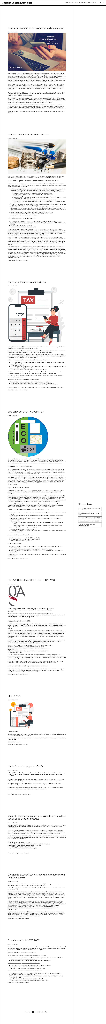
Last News (15, 111)
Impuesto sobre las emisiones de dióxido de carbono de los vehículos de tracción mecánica (37, 817)
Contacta (92, 3)
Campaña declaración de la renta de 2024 (29, 134)
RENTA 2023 (14, 696)
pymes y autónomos (55, 111)
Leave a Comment (23, 260)
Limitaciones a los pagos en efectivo (26, 766)
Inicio (67, 3)
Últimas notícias (23, 111)
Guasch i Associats (17, 3)
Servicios (72, 3)
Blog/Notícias (82, 3)
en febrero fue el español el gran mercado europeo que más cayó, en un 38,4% (37, 904)
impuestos (46, 111)
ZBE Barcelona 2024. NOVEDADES (26, 411)
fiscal (42, 111)
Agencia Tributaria (35, 111)
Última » (47, 1012)
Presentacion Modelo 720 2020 (24, 940)
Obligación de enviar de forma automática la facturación (36, 28)
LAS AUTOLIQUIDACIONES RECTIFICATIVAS (31, 580)
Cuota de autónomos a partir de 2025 (27, 282)
